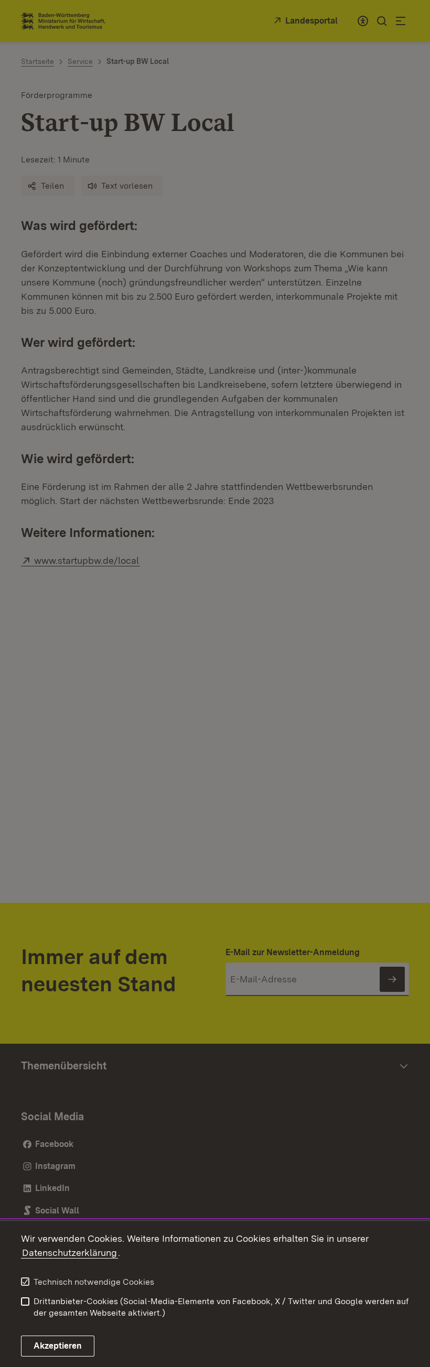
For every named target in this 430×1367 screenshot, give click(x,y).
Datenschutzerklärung (69, 1252)
